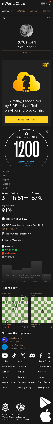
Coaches (22, 366)
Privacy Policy (44, 361)
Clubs (4, 387)
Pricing (21, 371)
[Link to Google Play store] (45, 402)
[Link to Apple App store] (45, 415)
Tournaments (8, 366)
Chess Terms (44, 382)
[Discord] (32, 355)
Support (22, 377)
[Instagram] (49, 355)
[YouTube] (5, 355)
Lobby (5, 361)
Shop (20, 361)
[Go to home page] (13, 3)
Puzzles (5, 371)
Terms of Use (44, 366)
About (41, 377)
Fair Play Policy (24, 387)
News (4, 377)
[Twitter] (23, 355)
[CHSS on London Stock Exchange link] (22, 407)
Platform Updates (26, 382)
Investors (42, 371)
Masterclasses (9, 382)
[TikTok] (14, 355)
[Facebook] (41, 355)
